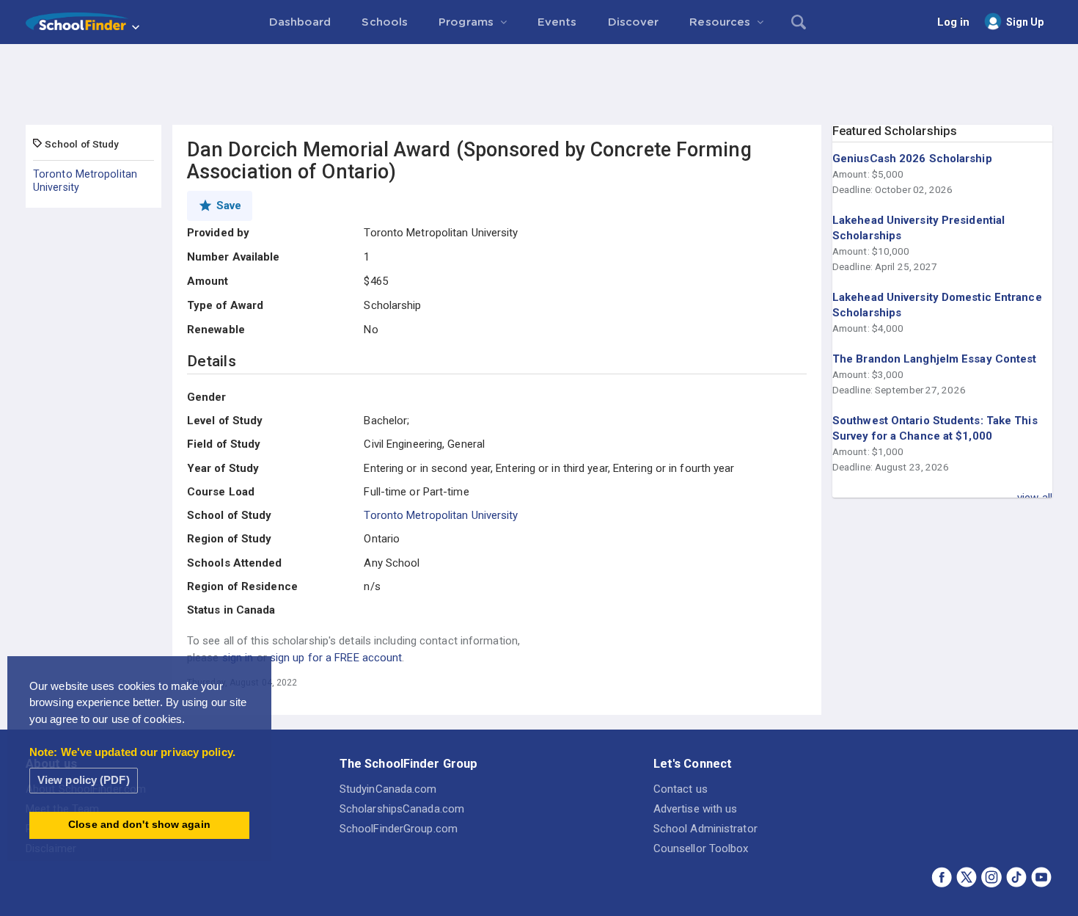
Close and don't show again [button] (139, 824)
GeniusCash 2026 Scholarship (912, 158)
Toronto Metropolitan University (85, 180)
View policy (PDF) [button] (83, 780)
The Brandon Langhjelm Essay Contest (934, 359)
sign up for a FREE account (336, 657)
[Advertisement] (539, 84)
